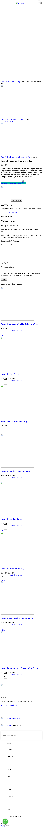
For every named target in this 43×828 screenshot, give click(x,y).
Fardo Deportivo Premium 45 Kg (16, 471)
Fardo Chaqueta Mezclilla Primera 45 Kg (19, 324)
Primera (38, 209)
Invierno (32, 209)
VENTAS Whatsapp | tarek (11, 183)
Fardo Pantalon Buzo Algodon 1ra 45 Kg (19, 668)
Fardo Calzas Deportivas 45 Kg (12, 119)
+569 (9, 726)
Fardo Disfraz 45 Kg (10, 374)
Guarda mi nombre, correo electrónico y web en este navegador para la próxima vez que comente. (20, 274)
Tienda (7, 82)
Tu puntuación (6, 241)
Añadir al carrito (16, 200)
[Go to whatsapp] (5, 821)
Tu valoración (6, 245)
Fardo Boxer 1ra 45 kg (11, 519)
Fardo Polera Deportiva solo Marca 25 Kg (16, 157)
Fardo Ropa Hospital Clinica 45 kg (17, 618)
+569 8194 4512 (13, 719)
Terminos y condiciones (9, 705)
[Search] (39, 735)
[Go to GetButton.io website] (5, 825)
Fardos (13, 82)
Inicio (3, 82)
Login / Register (15, 816)
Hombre (24, 209)
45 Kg (18, 82)
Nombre (4, 263)
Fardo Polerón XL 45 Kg (12, 569)
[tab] (23, 212)
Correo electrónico (8, 267)
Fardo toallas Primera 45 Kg (14, 421)
